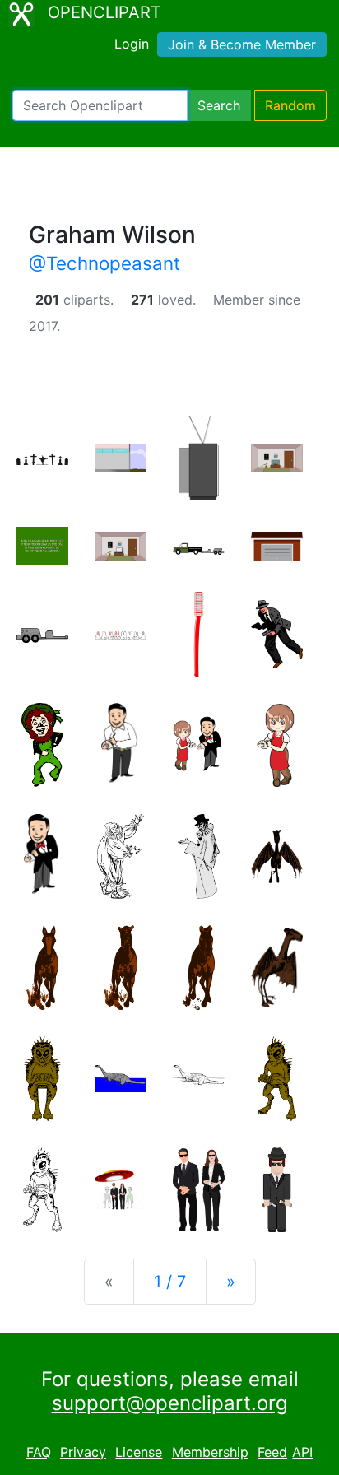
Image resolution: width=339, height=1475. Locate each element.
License (138, 1452)
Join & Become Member (242, 44)
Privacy (83, 1452)
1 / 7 (170, 1281)
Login (131, 43)
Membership (210, 1452)
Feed (272, 1452)
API (302, 1452)
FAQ (38, 1452)
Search (218, 105)
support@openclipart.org (170, 1403)
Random (290, 105)
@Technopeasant (104, 263)
